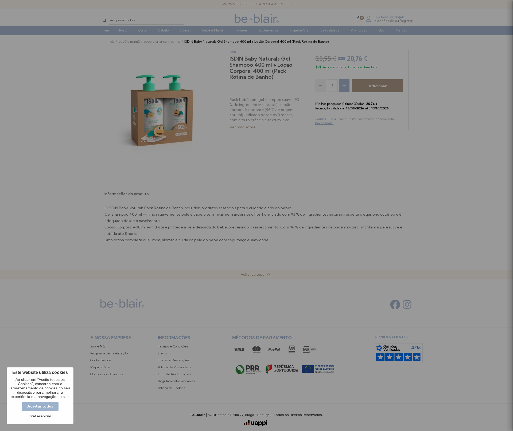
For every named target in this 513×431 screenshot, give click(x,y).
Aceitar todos (40, 406)
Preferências (40, 416)
